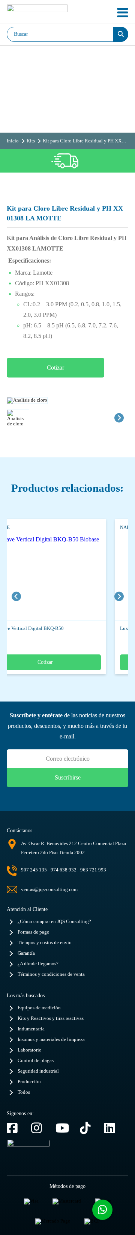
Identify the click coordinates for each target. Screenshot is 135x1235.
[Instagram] (39, 1128)
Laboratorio (30, 1050)
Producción (29, 1081)
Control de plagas (36, 1060)
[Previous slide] (16, 596)
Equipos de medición (39, 1007)
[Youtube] (64, 1128)
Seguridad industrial (38, 1071)
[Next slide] (119, 417)
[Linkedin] (112, 1128)
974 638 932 (63, 870)
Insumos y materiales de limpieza (51, 1039)
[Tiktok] (88, 1128)
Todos (24, 1092)
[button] (18, 418)
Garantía (26, 953)
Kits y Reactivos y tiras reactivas (51, 1018)
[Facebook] (15, 1128)
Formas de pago (34, 932)
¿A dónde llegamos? (38, 963)
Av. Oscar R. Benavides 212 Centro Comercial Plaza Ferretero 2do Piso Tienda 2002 (73, 848)
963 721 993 (93, 870)
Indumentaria (31, 1029)
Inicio (13, 141)
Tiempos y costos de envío (45, 942)
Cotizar (55, 367)
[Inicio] (37, 13)
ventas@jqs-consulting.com (49, 889)
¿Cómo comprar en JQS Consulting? (54, 921)
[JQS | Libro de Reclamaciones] (28, 1154)
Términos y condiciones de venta (51, 974)
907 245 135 (34, 870)
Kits (31, 141)
